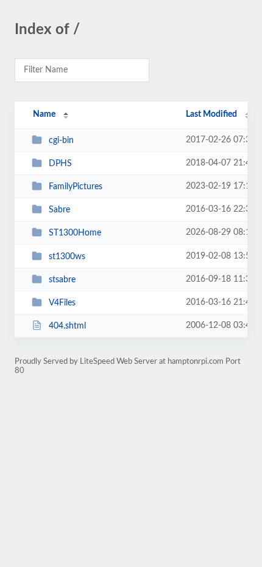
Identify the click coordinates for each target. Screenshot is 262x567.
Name (44, 114)
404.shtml (67, 326)
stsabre (62, 280)
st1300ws (67, 256)
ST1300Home (75, 233)
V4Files (62, 303)
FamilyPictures (75, 187)
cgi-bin (61, 140)
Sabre (59, 210)
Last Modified (211, 114)
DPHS (60, 163)
